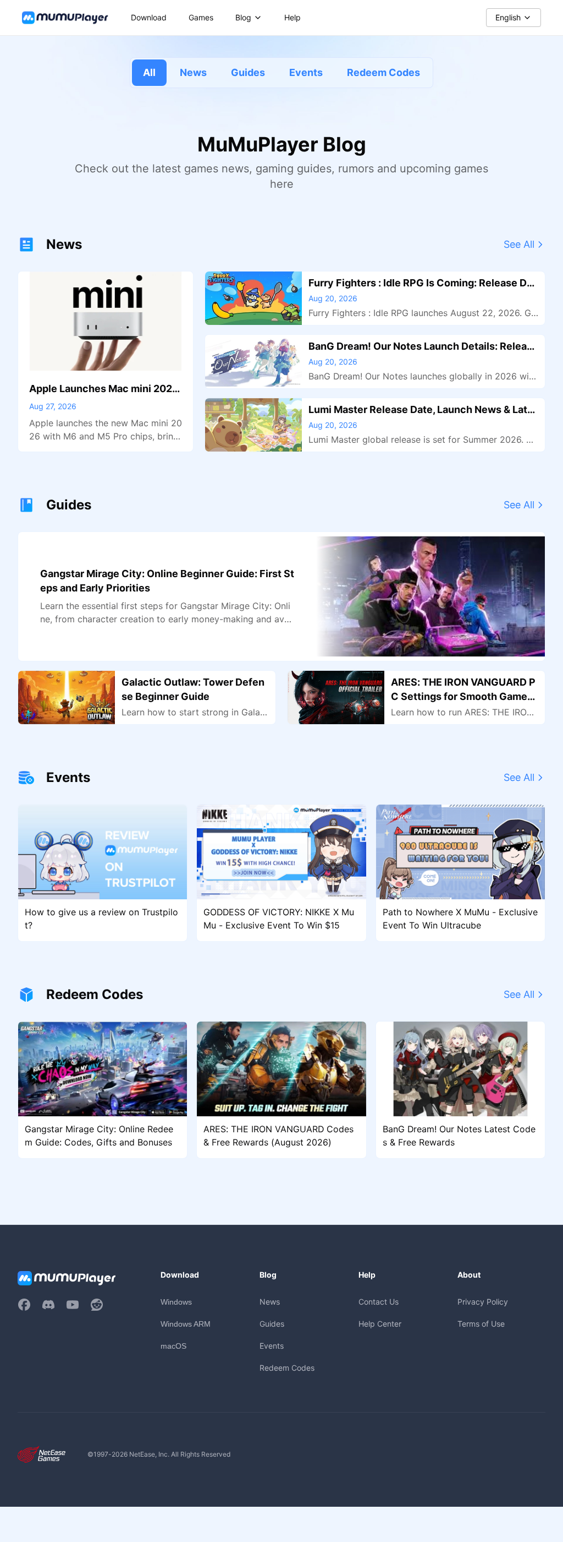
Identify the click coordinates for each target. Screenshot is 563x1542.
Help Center (379, 1323)
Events (306, 72)
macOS (173, 1346)
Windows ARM (186, 1324)
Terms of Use (481, 1323)
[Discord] (48, 1304)
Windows (176, 1301)
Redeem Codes (383, 72)
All (149, 72)
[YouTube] (72, 1304)
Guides (248, 72)
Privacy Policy (482, 1301)
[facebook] (24, 1304)
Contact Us (378, 1301)
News (193, 72)
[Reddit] (96, 1304)
